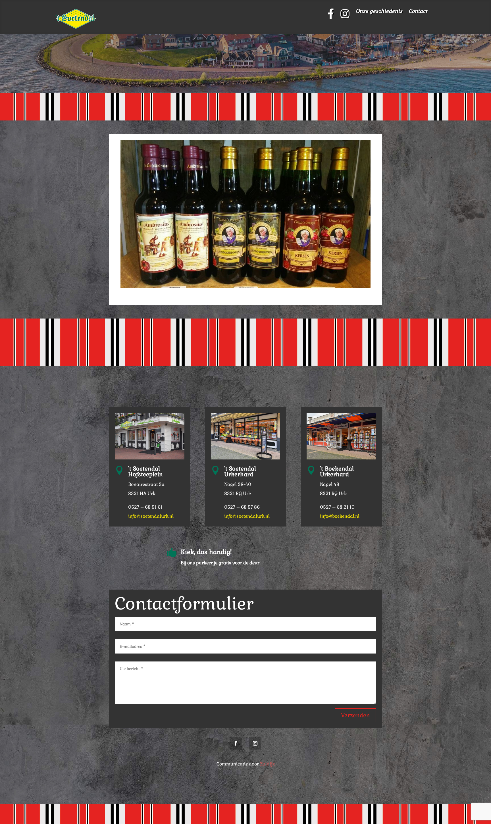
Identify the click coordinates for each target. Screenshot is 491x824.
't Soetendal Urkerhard (240, 471)
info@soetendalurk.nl (151, 516)
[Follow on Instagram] (255, 743)
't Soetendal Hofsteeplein (145, 471)
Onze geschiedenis (379, 11)
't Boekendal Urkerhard (337, 471)
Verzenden (355, 715)
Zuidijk (267, 764)
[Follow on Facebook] (236, 743)
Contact (418, 11)
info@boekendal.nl (339, 516)
